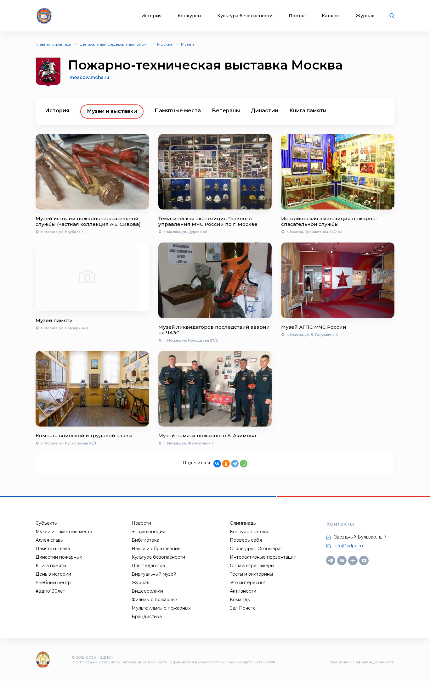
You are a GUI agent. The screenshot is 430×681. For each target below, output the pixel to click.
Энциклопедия (148, 531)
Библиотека (145, 540)
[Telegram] (235, 463)
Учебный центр (53, 582)
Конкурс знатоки (249, 531)
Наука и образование (156, 548)
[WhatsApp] (243, 463)
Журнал (365, 16)
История (151, 16)
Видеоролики (147, 591)
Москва (164, 44)
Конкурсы (189, 16)
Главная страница (53, 44)
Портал (297, 16)
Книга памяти (307, 111)
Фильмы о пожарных (155, 599)
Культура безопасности (245, 16)
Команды (240, 599)
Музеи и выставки (112, 111)
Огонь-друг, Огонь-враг (256, 548)
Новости (141, 523)
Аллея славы (50, 540)
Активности (243, 591)
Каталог (331, 16)
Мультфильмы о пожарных (161, 608)
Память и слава (53, 548)
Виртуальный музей (154, 574)
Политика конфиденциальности (362, 662)
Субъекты (47, 523)
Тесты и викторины (251, 574)
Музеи (187, 44)
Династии (264, 111)
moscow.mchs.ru (89, 77)
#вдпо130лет (50, 591)
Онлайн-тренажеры (252, 565)
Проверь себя (246, 540)
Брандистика (147, 616)
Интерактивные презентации (263, 557)
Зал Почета (243, 608)
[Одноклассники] (226, 463)
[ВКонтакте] (217, 463)
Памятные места (178, 111)
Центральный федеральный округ (114, 44)
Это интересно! (247, 582)
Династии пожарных (59, 557)
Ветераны (226, 111)
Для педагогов (148, 565)
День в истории (53, 574)
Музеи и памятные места (64, 531)
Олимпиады (243, 523)
